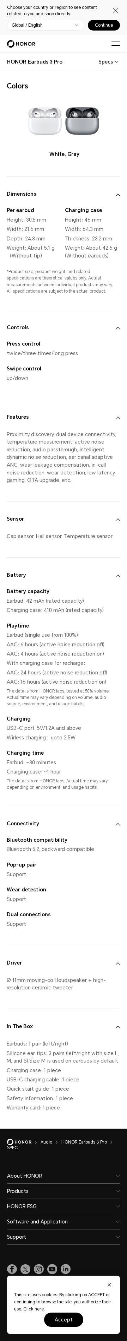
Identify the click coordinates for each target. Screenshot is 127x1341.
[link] (12, 1269)
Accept (64, 1320)
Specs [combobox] (105, 62)
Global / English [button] (27, 25)
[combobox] (34, 62)
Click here (33, 1309)
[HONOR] (24, 1142)
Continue (104, 25)
